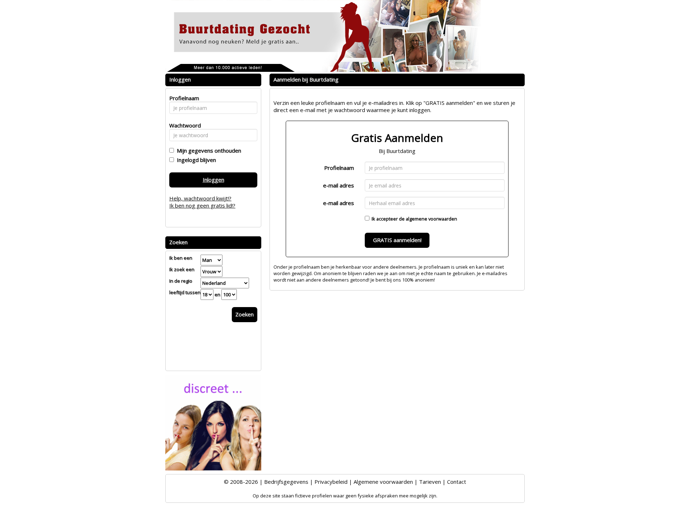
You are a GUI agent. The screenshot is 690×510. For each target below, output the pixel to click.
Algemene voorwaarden (383, 481)
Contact (456, 481)
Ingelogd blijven (195, 159)
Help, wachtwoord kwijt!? (200, 198)
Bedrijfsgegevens (286, 481)
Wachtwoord (183, 125)
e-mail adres (338, 185)
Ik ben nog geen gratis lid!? (202, 205)
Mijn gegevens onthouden (207, 150)
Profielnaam (339, 167)
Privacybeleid (331, 481)
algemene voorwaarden (431, 218)
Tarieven (430, 481)
